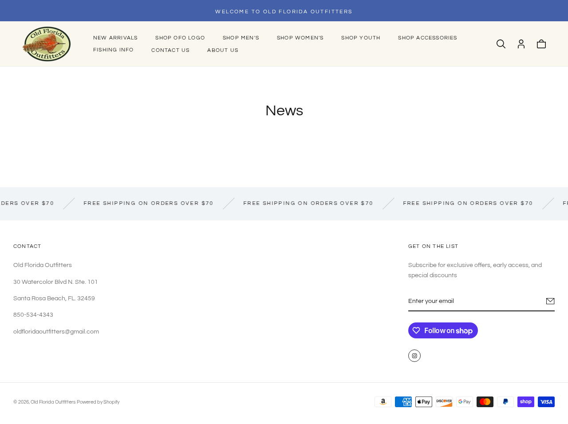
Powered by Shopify (98, 402)
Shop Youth (360, 38)
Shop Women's (300, 38)
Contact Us (170, 50)
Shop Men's (241, 38)
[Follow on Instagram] (414, 355)
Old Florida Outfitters (53, 402)
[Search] (501, 43)
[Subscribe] (550, 301)
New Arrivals (115, 38)
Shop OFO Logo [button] (180, 38)
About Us (222, 50)
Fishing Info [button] (113, 50)
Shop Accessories (427, 38)
